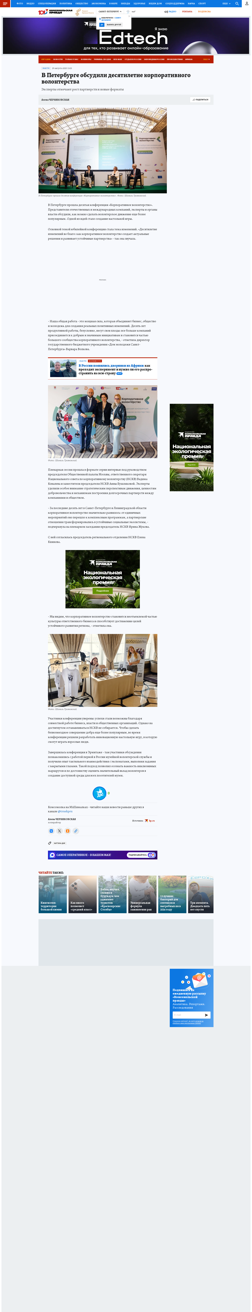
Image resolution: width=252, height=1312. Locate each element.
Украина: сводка (102, 59)
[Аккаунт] (247, 3)
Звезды (125, 3)
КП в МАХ (117, 59)
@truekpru (65, 811)
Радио (172, 11)
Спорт (202, 3)
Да (102, 25)
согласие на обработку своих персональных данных (188, 1022)
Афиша (188, 59)
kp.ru (152, 820)
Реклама (187, 11)
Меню (5, 3)
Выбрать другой (114, 25)
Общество (81, 3)
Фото (20, 3)
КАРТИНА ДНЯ (59, 843)
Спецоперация (47, 3)
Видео (30, 3)
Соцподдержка (174, 3)
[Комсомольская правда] (55, 12)
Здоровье (139, 3)
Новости (58, 59)
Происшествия (175, 59)
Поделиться (202, 100)
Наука (191, 3)
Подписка (204, 11)
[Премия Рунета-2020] (83, 11)
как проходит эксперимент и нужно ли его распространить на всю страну (115, 369)
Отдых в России (133, 59)
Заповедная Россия (154, 59)
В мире (113, 3)
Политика (66, 3)
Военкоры (86, 59)
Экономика (99, 3)
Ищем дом (155, 3)
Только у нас (71, 59)
